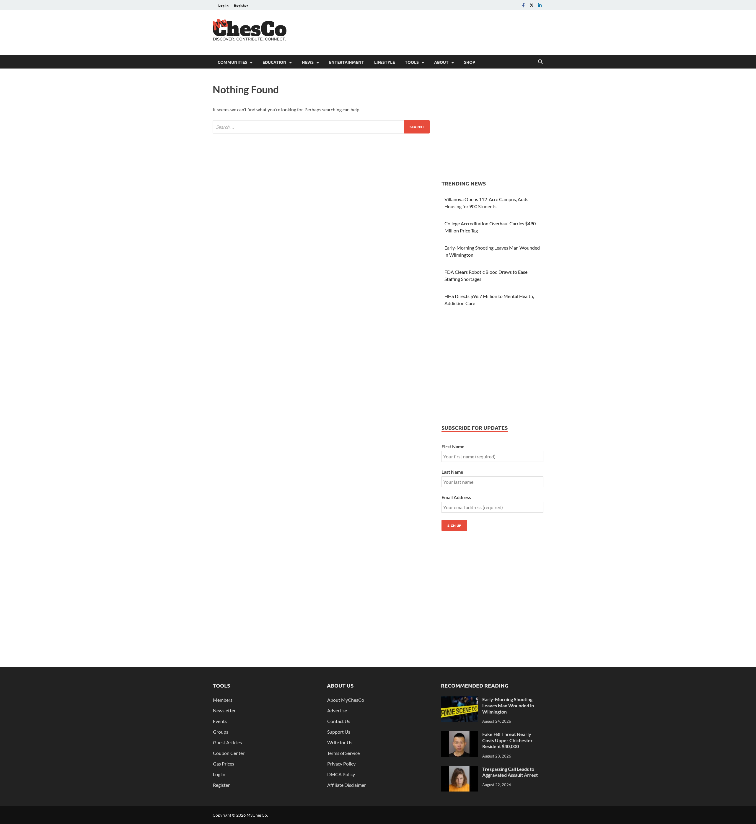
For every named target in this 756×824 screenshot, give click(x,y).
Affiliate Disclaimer (346, 785)
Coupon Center (229, 753)
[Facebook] (523, 5)
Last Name (452, 472)
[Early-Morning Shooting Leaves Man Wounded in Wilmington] (459, 700)
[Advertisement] (435, 32)
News (308, 62)
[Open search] (540, 62)
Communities (232, 62)
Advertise (337, 710)
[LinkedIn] (539, 5)
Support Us (338, 732)
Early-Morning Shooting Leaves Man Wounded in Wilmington (508, 705)
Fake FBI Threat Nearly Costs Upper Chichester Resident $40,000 (507, 740)
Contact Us (338, 721)
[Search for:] (321, 126)
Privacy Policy (341, 763)
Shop (469, 62)
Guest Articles (227, 742)
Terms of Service (343, 753)
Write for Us (339, 742)
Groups (220, 732)
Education (274, 62)
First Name (453, 446)
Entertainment (346, 62)
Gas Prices (223, 763)
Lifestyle (384, 62)
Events (220, 721)
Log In (223, 5)
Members (222, 700)
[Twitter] (531, 5)
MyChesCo (257, 815)
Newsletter (224, 710)
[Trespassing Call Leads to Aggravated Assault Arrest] (459, 769)
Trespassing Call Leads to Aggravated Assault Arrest (510, 772)
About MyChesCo (345, 700)
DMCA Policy (341, 774)
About (441, 62)
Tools (412, 62)
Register (241, 5)
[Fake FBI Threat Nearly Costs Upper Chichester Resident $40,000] (459, 734)
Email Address (456, 497)
